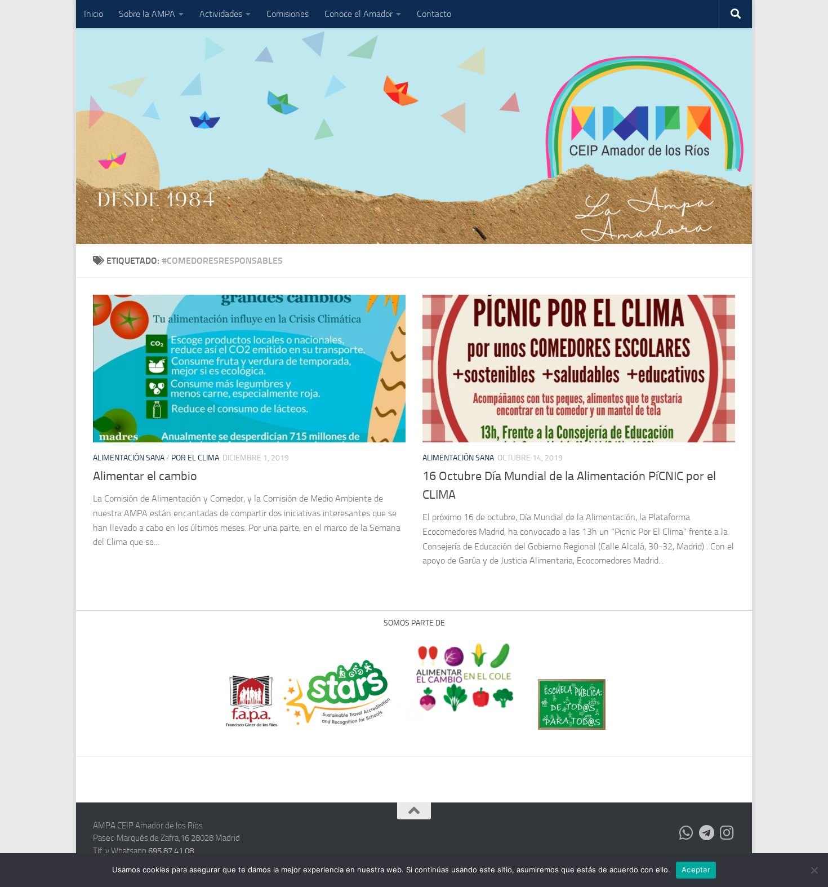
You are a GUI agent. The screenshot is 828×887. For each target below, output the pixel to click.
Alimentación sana (128, 458)
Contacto (434, 13)
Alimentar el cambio (145, 476)
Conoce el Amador (358, 13)
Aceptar (696, 869)
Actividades (220, 13)
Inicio (93, 13)
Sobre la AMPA (147, 13)
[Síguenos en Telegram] (707, 833)
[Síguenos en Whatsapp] (687, 833)
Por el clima (195, 458)
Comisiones (287, 13)
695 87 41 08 (171, 851)
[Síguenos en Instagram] (727, 833)
